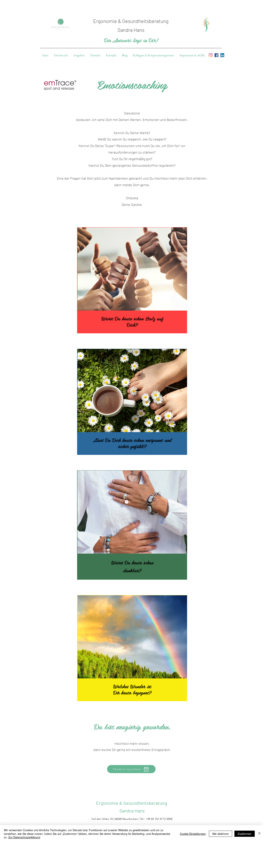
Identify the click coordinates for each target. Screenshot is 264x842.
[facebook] (216, 55)
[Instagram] (211, 55)
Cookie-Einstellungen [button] (193, 834)
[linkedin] (222, 55)
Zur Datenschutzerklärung (24, 837)
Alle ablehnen (220, 834)
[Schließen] (259, 833)
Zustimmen (244, 834)
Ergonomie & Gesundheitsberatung (132, 803)
